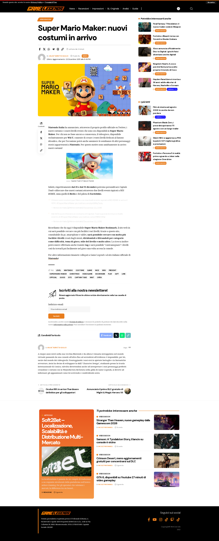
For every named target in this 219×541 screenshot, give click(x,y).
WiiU (104, 270)
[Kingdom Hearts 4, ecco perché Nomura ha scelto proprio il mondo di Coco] (144, 67)
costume (80, 270)
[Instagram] (161, 520)
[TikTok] (166, 520)
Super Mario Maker (58, 274)
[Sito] (129, 347)
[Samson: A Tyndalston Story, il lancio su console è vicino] (166, 441)
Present (112, 270)
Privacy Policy (36, 2)
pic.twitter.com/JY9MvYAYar (92, 217)
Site (70, 277)
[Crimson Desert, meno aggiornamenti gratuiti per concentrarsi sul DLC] (166, 460)
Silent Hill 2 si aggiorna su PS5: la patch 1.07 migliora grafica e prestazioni (167, 141)
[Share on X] (44, 49)
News (85, 56)
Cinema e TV (172, 89)
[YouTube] (154, 520)
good (62, 277)
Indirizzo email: (55, 304)
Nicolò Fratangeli (105, 427)
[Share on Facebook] (39, 49)
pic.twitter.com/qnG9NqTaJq (89, 203)
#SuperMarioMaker (65, 203)
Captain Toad (81, 277)
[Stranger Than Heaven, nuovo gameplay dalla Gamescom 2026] (166, 422)
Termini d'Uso (51, 2)
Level (58, 270)
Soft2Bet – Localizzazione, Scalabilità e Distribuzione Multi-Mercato (62, 431)
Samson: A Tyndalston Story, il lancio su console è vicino (119, 440)
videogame (87, 274)
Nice (97, 270)
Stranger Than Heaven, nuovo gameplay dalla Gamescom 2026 (123, 421)
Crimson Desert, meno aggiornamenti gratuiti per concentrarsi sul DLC (118, 459)
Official (53, 277)
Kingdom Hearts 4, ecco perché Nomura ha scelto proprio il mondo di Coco (165, 67)
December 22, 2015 (93, 207)
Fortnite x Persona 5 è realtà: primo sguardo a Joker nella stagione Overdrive (166, 156)
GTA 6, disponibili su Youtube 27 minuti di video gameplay (121, 478)
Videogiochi (45, 19)
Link (123, 274)
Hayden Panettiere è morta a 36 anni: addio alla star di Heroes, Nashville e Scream (166, 82)
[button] (211, 2)
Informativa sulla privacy (63, 324)
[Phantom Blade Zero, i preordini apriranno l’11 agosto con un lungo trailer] (144, 125)
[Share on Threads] (58, 49)
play (110, 274)
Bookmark (100, 274)
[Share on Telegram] (53, 49)
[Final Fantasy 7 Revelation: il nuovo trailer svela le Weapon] (144, 27)
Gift (117, 274)
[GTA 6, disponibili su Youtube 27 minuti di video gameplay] (166, 479)
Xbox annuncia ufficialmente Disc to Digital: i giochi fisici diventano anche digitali (166, 51)
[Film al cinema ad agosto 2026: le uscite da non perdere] (144, 110)
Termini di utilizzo (76, 322)
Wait (92, 277)
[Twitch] (172, 520)
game (89, 270)
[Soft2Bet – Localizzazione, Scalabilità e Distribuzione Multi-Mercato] (66, 461)
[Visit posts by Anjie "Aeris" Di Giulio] (41, 347)
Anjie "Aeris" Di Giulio (58, 56)
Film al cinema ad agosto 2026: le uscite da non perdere (164, 110)
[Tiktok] (178, 520)
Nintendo (53, 258)
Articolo (48, 415)
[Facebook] (149, 520)
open (99, 277)
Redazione (48, 492)
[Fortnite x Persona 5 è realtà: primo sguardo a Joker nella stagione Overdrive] (144, 156)
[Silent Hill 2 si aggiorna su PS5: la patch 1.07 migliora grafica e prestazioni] (144, 141)
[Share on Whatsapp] (49, 49)
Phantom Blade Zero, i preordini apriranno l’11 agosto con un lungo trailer (166, 125)
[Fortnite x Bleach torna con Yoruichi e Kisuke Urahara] (144, 39)
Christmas (74, 274)
